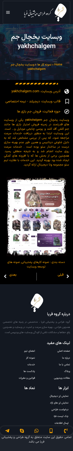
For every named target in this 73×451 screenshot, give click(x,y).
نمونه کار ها (44, 64)
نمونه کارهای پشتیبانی (35, 262)
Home (58, 64)
